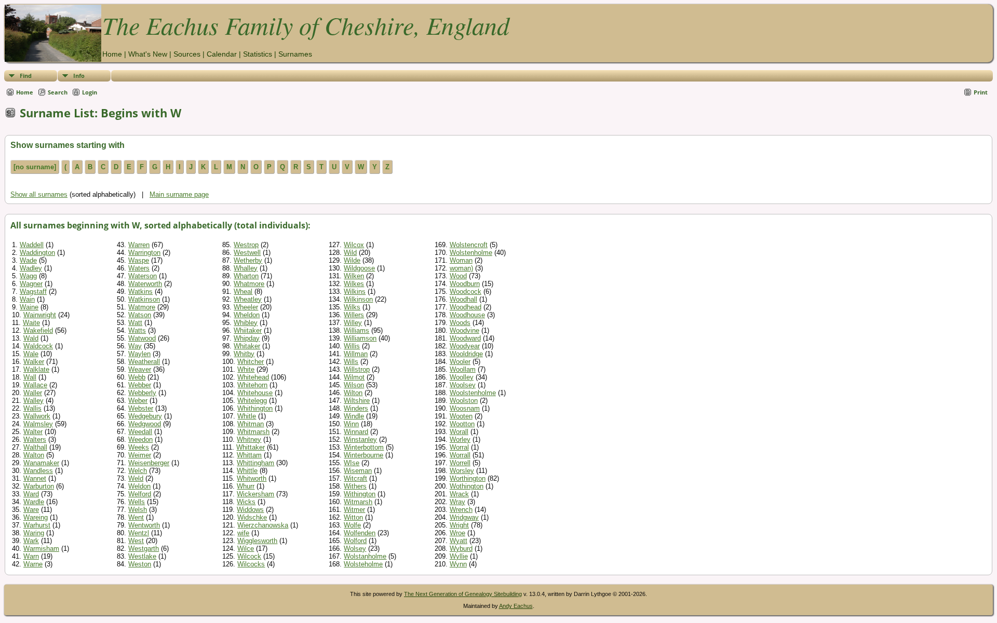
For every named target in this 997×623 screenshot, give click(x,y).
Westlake (142, 556)
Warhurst (36, 525)
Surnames (295, 54)
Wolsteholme (363, 564)
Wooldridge (466, 354)
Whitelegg (252, 400)
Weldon (139, 486)
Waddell (32, 245)
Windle (354, 416)
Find (26, 75)
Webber (139, 385)
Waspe (138, 260)
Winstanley (360, 439)
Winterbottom (364, 447)
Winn (351, 424)
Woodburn (465, 284)
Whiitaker (248, 330)
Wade (28, 260)
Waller (32, 393)
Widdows (250, 509)
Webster (140, 408)
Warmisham (41, 548)
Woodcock (465, 291)
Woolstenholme (473, 393)
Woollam (463, 369)
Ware (31, 509)
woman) (461, 268)
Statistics (257, 54)
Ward (31, 494)
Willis (352, 346)
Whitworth (251, 478)
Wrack (459, 494)
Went (136, 517)
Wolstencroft (469, 245)
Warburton (38, 486)
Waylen (139, 354)
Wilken (354, 276)
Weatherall (144, 361)
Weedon (140, 439)
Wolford (355, 541)
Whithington (255, 408)
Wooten (461, 416)
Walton (33, 455)
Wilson (354, 385)
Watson (139, 315)
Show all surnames (39, 194)
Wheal (243, 291)
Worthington (468, 478)
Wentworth (144, 525)
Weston (139, 564)
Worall (459, 432)
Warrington (144, 252)
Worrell (460, 463)
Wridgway (464, 517)
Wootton (462, 424)
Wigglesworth (257, 541)
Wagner (31, 284)
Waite (31, 323)
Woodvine (464, 330)
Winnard (356, 432)
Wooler (460, 361)
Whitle (246, 416)
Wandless (38, 471)
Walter (33, 432)
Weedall (140, 432)
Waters (139, 268)
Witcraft (355, 478)
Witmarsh (358, 502)
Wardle (33, 502)
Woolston (464, 400)
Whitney (249, 439)
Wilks (352, 307)
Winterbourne (363, 455)
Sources (186, 54)
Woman (461, 260)
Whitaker (247, 346)
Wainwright (39, 315)
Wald (30, 338)
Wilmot (354, 377)
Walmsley (38, 424)
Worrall (460, 455)
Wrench (461, 509)
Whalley (246, 268)
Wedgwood (144, 424)
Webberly (142, 393)
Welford (139, 494)
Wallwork (36, 416)
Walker (33, 361)
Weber (137, 400)
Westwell (247, 252)
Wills (351, 361)
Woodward (465, 338)
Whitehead (253, 377)
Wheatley (248, 299)
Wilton (353, 393)
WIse (351, 463)
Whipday (247, 338)
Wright (459, 525)
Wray (457, 502)
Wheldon (247, 315)
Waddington (37, 252)
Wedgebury (145, 416)
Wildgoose (359, 268)
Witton (353, 517)
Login (89, 92)
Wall (29, 377)
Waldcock (38, 346)
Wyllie (459, 556)
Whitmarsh (253, 432)
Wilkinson (358, 299)
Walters (34, 439)
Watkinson (144, 299)
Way (135, 346)
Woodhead (465, 307)
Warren (139, 245)
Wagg (28, 276)
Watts (137, 330)
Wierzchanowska (262, 525)
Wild (350, 252)
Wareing (35, 517)
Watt (135, 323)
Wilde (352, 260)
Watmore (141, 307)
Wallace (35, 385)
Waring (33, 533)
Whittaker (250, 447)
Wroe (457, 533)
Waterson (142, 276)
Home (112, 54)
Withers (355, 486)
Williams (356, 330)
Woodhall (463, 299)
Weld (135, 478)
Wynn (458, 564)
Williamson (360, 338)
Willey (353, 323)
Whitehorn (252, 385)
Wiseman (358, 471)
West (136, 541)
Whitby (244, 354)
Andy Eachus (516, 606)
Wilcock (249, 556)
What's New (147, 54)
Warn (31, 556)
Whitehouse (255, 393)
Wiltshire (357, 400)
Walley (33, 400)
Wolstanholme (365, 556)
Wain (27, 299)
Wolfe (352, 525)
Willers (354, 315)
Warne (33, 564)
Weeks (138, 447)
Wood (458, 276)
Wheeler (246, 307)
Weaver (139, 369)
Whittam (249, 455)
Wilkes (354, 284)
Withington (359, 494)
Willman (356, 354)
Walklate (36, 369)
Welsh (137, 509)
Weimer (139, 455)
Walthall (35, 447)
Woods (460, 323)
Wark (31, 541)
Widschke (252, 517)
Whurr (245, 486)
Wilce (245, 548)
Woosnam (465, 408)
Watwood (142, 338)
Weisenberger (148, 463)
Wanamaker (41, 463)
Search (58, 92)
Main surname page (179, 194)
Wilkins (355, 291)
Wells (136, 502)
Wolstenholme (471, 252)
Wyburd (461, 548)
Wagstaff (33, 291)
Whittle (247, 471)
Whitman (250, 424)
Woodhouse (467, 315)
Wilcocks (251, 564)
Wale (30, 354)
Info (79, 75)
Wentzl (138, 533)
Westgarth (143, 548)
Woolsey (463, 385)
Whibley (246, 323)
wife (243, 533)
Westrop (246, 245)
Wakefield (38, 330)
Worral (459, 447)
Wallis (32, 408)
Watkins (140, 291)
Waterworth (145, 284)
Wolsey (355, 548)
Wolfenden (359, 533)
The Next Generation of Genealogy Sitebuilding (463, 594)
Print (981, 92)
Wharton (246, 276)
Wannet (34, 478)
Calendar (222, 54)
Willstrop (357, 369)
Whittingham (255, 463)
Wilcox (354, 245)
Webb (136, 377)
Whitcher (250, 361)
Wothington (466, 486)
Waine (29, 307)
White (245, 369)
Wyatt (458, 541)
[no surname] (35, 167)
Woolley (462, 377)
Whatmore (249, 284)
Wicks (246, 502)
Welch (137, 471)
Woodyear (465, 346)
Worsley (462, 471)
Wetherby (248, 260)
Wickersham (255, 494)
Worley (460, 439)
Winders (356, 408)
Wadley (31, 268)
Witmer (354, 509)
